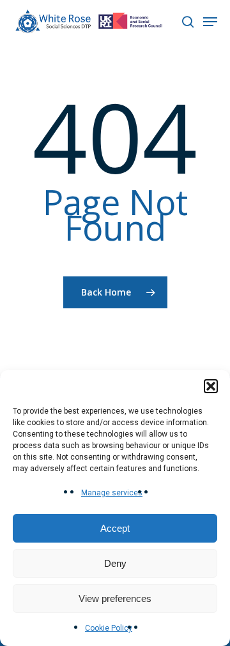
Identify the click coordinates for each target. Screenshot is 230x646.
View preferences (115, 598)
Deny (115, 563)
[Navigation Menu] (210, 21)
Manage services (111, 492)
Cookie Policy (108, 628)
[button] (210, 386)
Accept (115, 528)
